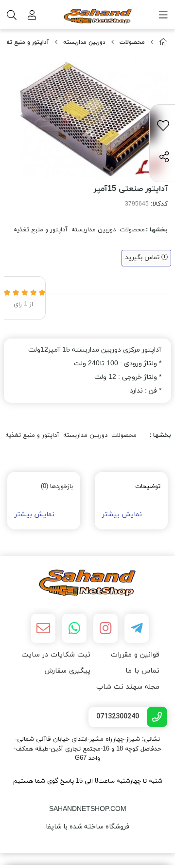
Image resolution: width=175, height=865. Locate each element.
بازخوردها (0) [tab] (57, 486)
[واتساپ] (74, 628)
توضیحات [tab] (147, 486)
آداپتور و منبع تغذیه (41, 230)
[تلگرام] (136, 628)
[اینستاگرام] (105, 628)
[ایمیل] (43, 628)
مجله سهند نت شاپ (127, 687)
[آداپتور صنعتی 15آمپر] (87, 582)
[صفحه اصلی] (163, 42)
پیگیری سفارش (67, 671)
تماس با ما (142, 671)
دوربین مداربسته (84, 42)
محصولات (132, 42)
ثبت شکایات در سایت (55, 655)
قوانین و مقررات (135, 655)
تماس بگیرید (143, 257)
